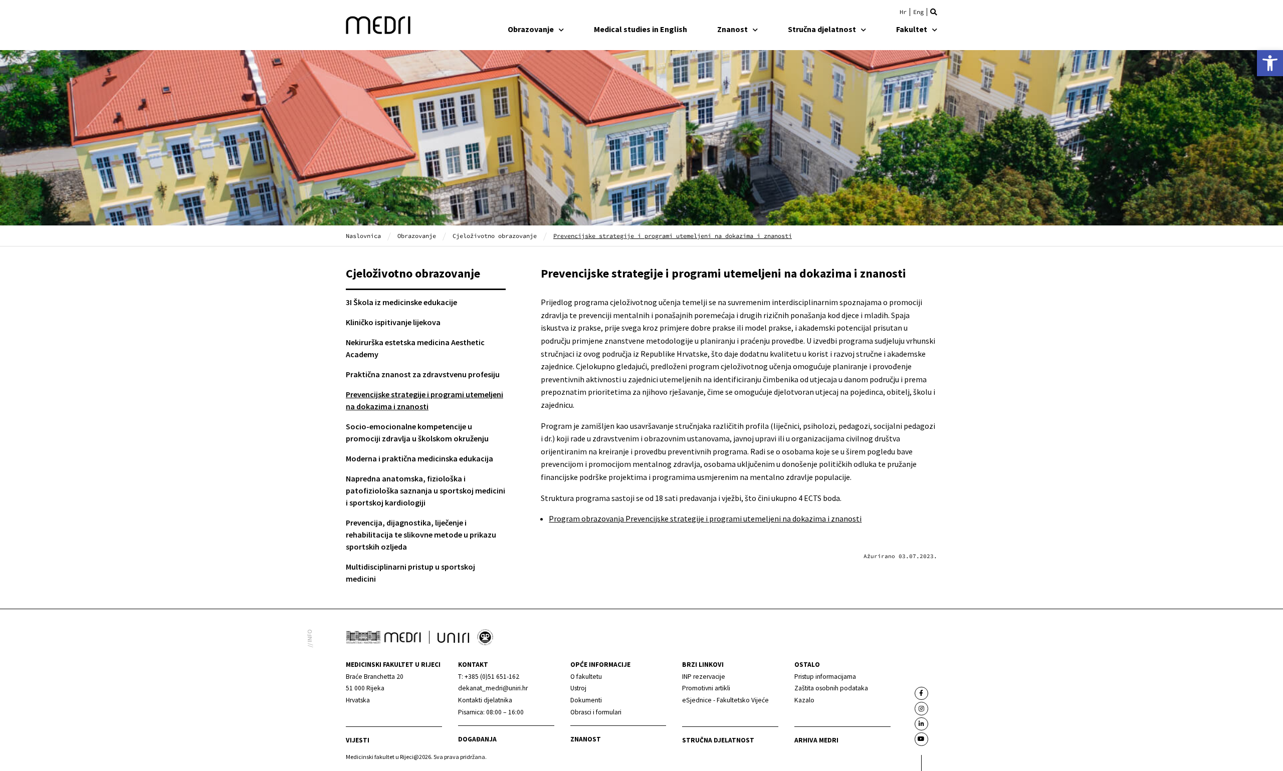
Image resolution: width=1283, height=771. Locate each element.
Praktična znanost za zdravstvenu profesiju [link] (423, 374)
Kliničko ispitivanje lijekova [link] (393, 322)
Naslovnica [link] (363, 235)
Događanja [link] (477, 739)
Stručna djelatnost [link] (822, 29)
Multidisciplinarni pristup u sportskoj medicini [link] (410, 573)
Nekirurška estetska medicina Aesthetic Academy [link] (415, 348)
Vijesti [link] (357, 740)
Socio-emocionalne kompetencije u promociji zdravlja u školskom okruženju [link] (417, 432)
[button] (933, 12)
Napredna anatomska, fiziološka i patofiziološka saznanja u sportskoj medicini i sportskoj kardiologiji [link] (425, 490)
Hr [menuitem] (903, 12)
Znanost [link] (732, 29)
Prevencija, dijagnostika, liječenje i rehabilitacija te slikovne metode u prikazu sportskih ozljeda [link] (421, 535)
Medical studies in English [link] (640, 29)
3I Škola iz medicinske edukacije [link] (401, 302)
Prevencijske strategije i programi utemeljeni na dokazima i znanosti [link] (424, 400)
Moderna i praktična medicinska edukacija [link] (419, 458)
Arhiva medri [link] (816, 740)
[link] (1270, 63)
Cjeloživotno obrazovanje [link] (495, 235)
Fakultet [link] (911, 29)
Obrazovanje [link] (531, 29)
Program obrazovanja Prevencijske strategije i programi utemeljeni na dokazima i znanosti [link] (705, 518)
